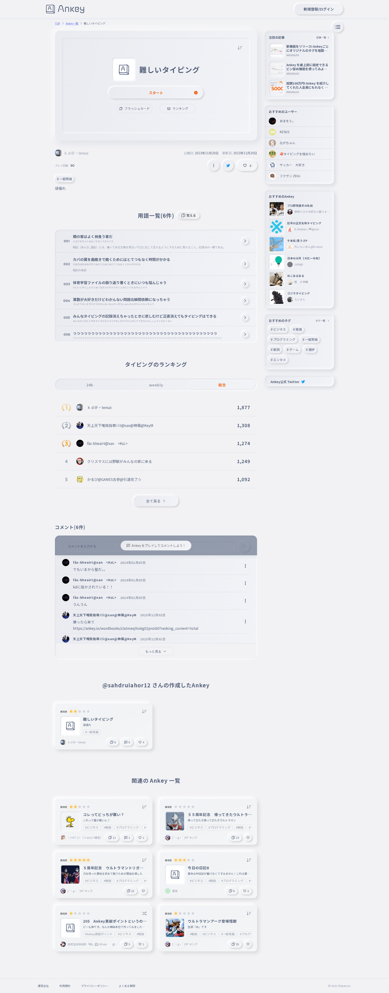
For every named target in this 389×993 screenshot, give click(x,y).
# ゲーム (293, 349)
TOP (57, 23)
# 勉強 (297, 329)
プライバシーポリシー (94, 986)
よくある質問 (127, 986)
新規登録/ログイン (319, 9)
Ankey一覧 (72, 23)
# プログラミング (283, 339)
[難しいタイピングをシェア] (228, 165)
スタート (156, 92)
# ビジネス (278, 329)
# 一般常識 (64, 179)
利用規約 (64, 986)
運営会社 (43, 986)
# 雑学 (310, 349)
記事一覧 (321, 37)
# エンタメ (278, 359)
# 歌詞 (275, 349)
